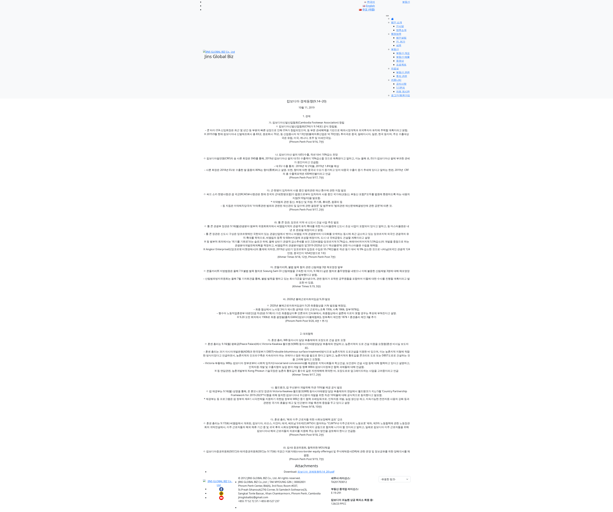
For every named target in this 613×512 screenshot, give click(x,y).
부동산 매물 (403, 57)
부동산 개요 (403, 53)
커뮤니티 (396, 80)
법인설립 (401, 38)
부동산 (395, 49)
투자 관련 (401, 76)
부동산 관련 (403, 72)
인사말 (400, 26)
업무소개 (401, 30)
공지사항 (401, 84)
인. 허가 (400, 41)
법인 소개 (396, 22)
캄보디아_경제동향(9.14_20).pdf (316, 471)
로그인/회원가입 (400, 95)
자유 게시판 (403, 91)
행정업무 (396, 34)
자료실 (395, 68)
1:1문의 (400, 87)
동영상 (400, 61)
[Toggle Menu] (387, 15)
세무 (398, 45)
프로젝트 (401, 64)
